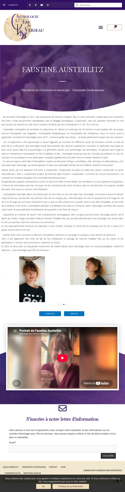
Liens (63, 467)
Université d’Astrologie (34, 467)
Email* (12, 442)
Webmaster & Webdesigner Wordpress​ (103, 470)
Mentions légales (32, 473)
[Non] (121, 483)
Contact (53, 467)
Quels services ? (11, 467)
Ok (43, 486)
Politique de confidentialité (71, 486)
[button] (100, 27)
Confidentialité (12, 473)
